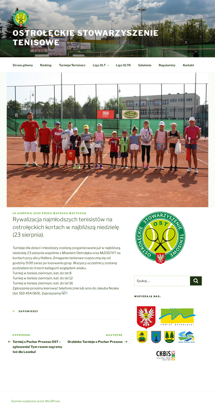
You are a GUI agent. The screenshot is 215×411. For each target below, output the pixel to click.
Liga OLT (99, 65)
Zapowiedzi (28, 311)
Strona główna (23, 65)
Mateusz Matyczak (70, 213)
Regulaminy (167, 65)
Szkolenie (144, 65)
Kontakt (188, 65)
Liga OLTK (123, 65)
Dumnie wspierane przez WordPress (35, 401)
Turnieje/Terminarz (72, 65)
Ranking (46, 65)
